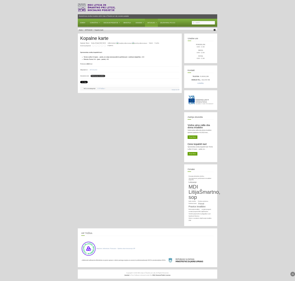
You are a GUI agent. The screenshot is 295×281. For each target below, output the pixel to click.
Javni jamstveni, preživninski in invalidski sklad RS (200, 179)
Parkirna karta (192, 203)
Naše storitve (192, 201)
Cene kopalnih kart (197, 144)
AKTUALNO (151, 23)
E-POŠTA (201, 83)
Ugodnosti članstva (194, 216)
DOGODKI (139, 23)
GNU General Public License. (161, 275)
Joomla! (126, 275)
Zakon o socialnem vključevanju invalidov (200, 218)
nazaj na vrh (175, 90)
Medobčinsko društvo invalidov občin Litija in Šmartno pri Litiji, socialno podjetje (104, 16)
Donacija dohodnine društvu (196, 176)
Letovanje (193, 182)
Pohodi (201, 204)
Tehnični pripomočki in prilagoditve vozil (199, 214)
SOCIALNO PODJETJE (110, 23)
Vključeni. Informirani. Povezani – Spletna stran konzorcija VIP (115, 248)
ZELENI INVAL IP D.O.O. (167, 23)
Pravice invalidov (197, 206)
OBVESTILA (127, 23)
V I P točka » (101, 88)
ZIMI (190, 220)
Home (81, 30)
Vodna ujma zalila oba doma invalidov (199, 126)
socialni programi (206, 209)
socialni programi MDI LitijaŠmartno (198, 211)
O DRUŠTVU (94, 23)
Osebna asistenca (203, 201)
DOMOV (82, 23)
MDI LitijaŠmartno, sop (204, 192)
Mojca (87, 43)
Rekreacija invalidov (97, 76)
